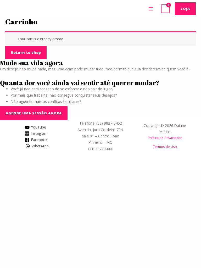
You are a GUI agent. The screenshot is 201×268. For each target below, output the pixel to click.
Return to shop (26, 52)
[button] (34, 113)
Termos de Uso (165, 146)
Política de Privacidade (165, 137)
